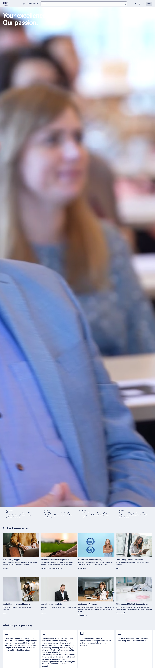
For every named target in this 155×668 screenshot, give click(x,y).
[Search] (125, 4)
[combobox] (84, 3)
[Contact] (143, 3)
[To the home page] (5, 3)
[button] (135, 3)
